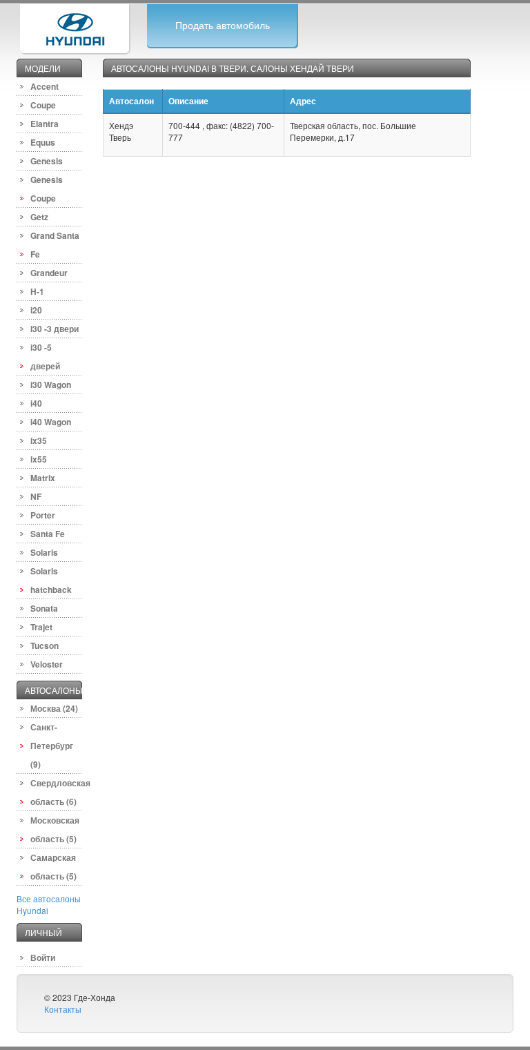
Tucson (44, 645)
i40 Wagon (50, 422)
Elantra (44, 123)
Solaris (44, 552)
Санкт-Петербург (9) (51, 745)
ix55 (38, 459)
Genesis (46, 161)
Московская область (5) (54, 829)
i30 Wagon (50, 384)
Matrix (42, 477)
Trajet (41, 627)
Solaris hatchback (51, 580)
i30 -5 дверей (45, 356)
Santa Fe (47, 533)
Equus (42, 142)
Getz (39, 217)
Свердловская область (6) (56, 792)
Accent (44, 86)
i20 (36, 310)
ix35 (38, 440)
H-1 (37, 291)
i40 (36, 403)
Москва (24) (54, 708)
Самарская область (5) (53, 866)
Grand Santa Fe (54, 244)
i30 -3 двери (54, 328)
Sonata (44, 608)
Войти (42, 957)
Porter (42, 515)
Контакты (62, 1009)
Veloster (46, 664)
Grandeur (49, 272)
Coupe (43, 105)
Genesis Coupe (46, 188)
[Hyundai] (74, 27)
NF (35, 496)
